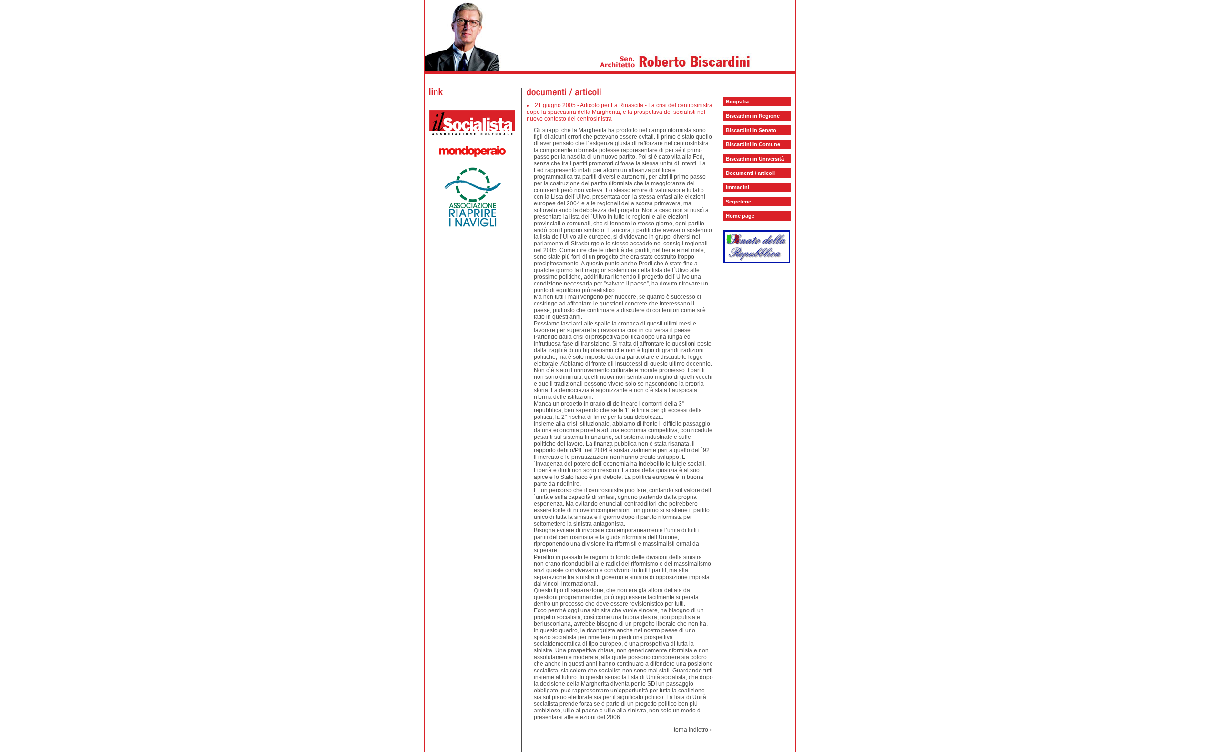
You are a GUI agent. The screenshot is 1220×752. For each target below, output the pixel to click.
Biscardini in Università (755, 159)
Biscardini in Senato (751, 130)
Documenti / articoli (750, 173)
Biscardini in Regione (753, 116)
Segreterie (738, 201)
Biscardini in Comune (753, 144)
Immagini (737, 187)
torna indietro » (693, 729)
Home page (740, 216)
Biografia (737, 101)
